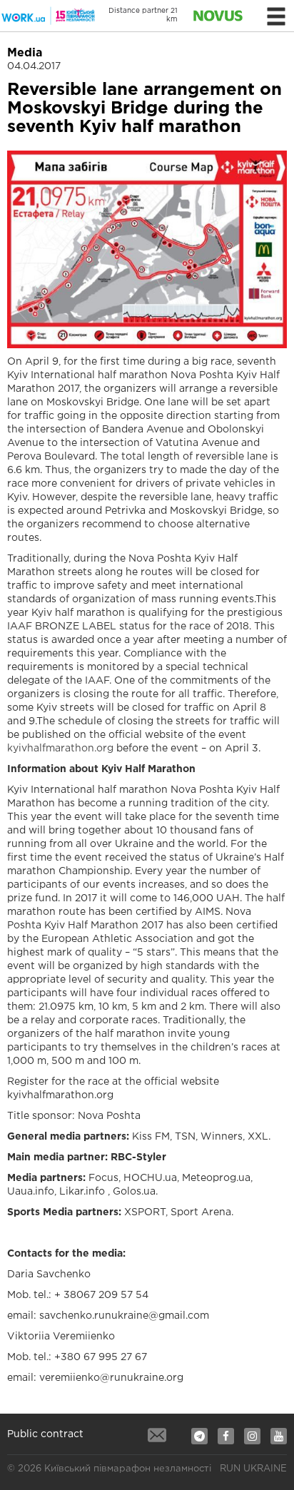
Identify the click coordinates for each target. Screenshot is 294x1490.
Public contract (45, 1434)
